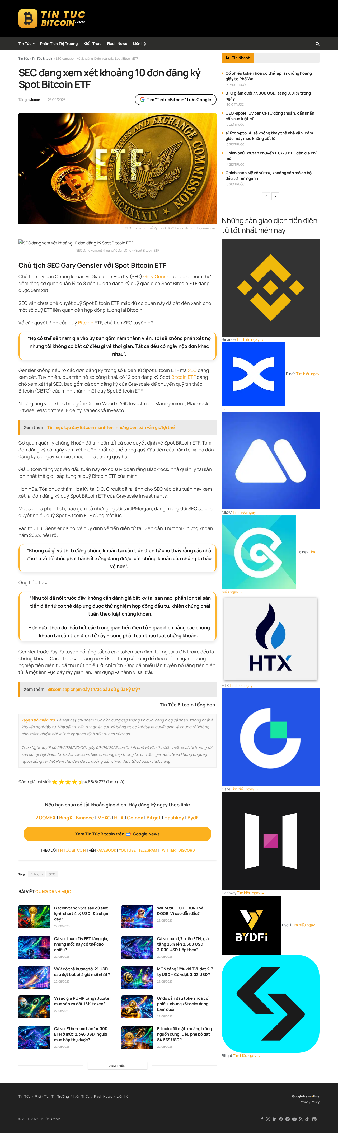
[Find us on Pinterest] (281, 1119)
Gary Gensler (157, 276)
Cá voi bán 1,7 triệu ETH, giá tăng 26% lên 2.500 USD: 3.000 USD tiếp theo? (183, 944)
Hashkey (174, 817)
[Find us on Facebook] (262, 1119)
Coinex (135, 817)
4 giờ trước (236, 164)
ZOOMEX (46, 817)
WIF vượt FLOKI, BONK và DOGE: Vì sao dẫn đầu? (180, 910)
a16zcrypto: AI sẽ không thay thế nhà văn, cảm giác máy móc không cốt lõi (269, 135)
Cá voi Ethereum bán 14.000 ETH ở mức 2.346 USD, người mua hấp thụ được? (80, 1034)
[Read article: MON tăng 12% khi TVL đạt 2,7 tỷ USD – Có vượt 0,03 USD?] (137, 977)
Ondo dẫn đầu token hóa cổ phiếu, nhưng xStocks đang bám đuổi (182, 1003)
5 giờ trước (236, 184)
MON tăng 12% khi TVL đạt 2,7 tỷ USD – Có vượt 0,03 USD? (185, 971)
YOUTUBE (127, 850)
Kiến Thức (92, 43)
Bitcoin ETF (183, 377)
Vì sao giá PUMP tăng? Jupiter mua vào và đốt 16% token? (82, 1001)
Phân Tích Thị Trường (59, 43)
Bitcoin (85, 322)
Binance (85, 817)
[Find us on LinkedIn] (274, 1119)
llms (316, 1096)
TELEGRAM (147, 850)
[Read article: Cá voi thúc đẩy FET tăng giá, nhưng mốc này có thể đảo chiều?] (34, 947)
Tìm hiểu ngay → (250, 339)
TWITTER (168, 850)
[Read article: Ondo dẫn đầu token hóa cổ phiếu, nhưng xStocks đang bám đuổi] (137, 1006)
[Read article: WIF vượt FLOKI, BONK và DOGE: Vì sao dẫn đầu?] (137, 916)
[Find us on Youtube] (294, 1119)
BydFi (193, 817)
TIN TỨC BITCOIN (71, 850)
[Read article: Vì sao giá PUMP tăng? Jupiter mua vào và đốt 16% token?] (34, 1006)
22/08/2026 (62, 926)
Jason (35, 99)
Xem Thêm (117, 1066)
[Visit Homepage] (51, 18)
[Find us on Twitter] (268, 1119)
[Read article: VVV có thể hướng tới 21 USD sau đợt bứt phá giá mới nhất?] (34, 977)
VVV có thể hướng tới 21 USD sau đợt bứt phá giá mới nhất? (82, 971)
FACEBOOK (106, 850)
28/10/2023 (56, 99)
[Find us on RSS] (301, 1119)
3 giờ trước (236, 144)
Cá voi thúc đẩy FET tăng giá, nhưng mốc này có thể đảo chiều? (81, 944)
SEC (192, 370)
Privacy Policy (310, 1102)
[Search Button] (318, 43)
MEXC (104, 817)
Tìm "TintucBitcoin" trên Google (179, 99)
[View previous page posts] (266, 196)
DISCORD (186, 850)
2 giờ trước (236, 124)
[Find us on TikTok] (307, 1119)
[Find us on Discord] (314, 1119)
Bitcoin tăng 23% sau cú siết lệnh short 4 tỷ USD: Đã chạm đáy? (81, 913)
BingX (65, 817)
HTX (119, 817)
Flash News (117, 43)
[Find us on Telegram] (287, 1119)
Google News (302, 1096)
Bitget (154, 817)
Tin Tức (24, 43)
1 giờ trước (235, 104)
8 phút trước (237, 85)
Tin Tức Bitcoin (49, 1119)
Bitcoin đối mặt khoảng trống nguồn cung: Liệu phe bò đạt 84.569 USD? (184, 1034)
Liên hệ (139, 43)
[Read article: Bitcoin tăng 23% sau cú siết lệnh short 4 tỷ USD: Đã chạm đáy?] (34, 916)
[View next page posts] (275, 196)
